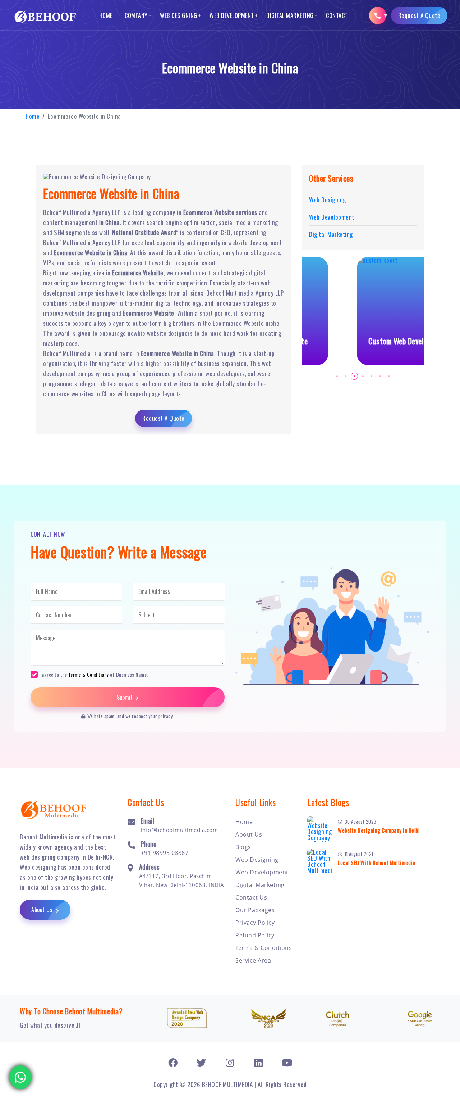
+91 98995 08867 (165, 853)
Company (136, 15)
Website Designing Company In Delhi (379, 830)
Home (105, 15)
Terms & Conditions (88, 674)
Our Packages (255, 910)
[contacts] (377, 15)
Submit (125, 697)
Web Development (232, 15)
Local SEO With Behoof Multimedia (376, 862)
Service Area (253, 960)
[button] (337, 376)
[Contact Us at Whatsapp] (20, 1074)
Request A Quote (419, 15)
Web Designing (178, 15)
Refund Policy (255, 935)
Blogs (243, 847)
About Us (42, 909)
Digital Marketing (290, 15)
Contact (337, 15)
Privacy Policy (255, 923)
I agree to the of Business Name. (93, 674)
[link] (173, 1062)
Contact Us (251, 897)
